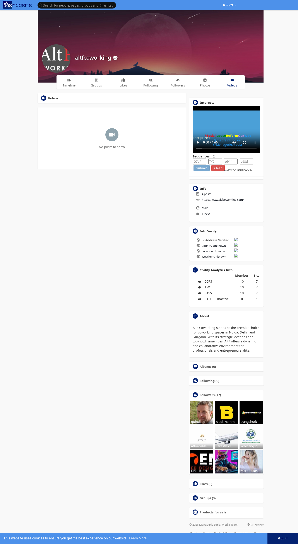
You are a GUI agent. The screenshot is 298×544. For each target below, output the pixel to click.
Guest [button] (229, 5)
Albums (205, 366)
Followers (207, 395)
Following (207, 380)
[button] (78, 5)
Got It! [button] (283, 538)
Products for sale (213, 512)
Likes (204, 483)
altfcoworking (94, 57)
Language (257, 524)
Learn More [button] (138, 538)
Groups (205, 498)
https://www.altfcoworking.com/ (223, 200)
